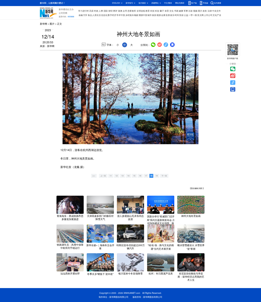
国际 (106, 11)
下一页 (164, 176)
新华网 (43, 24)
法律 (210, 11)
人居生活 (96, 15)
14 (128, 176)
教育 (147, 11)
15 (134, 176)
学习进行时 (83, 11)
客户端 (194, 3)
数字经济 (112, 15)
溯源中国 (143, 15)
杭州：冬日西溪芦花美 (161, 273)
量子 (162, 11)
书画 (176, 11)
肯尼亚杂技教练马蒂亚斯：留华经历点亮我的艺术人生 (191, 276)
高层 (91, 11)
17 (146, 176)
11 (111, 176)
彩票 (168, 15)
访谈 (190, 11)
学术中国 (120, 15)
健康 (181, 11)
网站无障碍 (179, 3)
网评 (115, 11)
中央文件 (216, 11)
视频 (195, 11)
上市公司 (208, 15)
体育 (167, 11)
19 (157, 176)
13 (122, 176)
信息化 (104, 15)
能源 (159, 15)
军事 (186, 11)
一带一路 (192, 15)
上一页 (103, 176)
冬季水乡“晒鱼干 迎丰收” (100, 274)
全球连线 (141, 11)
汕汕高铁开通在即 (70, 273)
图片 (200, 11)
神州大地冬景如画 (191, 216)
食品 (90, 15)
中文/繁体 (168, 3)
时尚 (177, 15)
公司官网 (63, 13)
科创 (157, 11)
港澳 (120, 11)
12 (117, 176)
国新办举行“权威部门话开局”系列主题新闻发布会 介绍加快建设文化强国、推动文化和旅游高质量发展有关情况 (161, 223)
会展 (163, 15)
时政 (96, 11)
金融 (81, 15)
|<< (94, 176)
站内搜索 (217, 3)
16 (140, 176)
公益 (186, 15)
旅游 (154, 15)
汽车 (85, 15)
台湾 (125, 11)
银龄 (136, 15)
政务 (205, 11)
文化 (171, 11)
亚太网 (200, 15)
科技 (152, 11)
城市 (149, 15)
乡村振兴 (129, 15)
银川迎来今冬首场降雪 (130, 273)
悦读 (181, 15)
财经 (110, 11)
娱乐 (172, 15)
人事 (101, 11)
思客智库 (131, 11)
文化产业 (217, 15)
